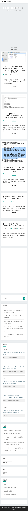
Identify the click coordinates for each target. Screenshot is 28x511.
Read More (14, 86)
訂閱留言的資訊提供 (9, 491)
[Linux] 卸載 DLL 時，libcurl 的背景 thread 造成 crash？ (14, 225)
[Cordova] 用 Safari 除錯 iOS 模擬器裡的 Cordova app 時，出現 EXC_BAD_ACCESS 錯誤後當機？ (14, 69)
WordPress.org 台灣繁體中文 (10, 494)
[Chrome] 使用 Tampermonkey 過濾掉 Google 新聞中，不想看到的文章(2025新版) (13, 329)
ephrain (15, 74)
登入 (5, 484)
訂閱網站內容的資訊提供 (10, 487)
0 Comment (22, 74)
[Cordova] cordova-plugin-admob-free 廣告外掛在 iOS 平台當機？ (14, 169)
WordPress (18, 507)
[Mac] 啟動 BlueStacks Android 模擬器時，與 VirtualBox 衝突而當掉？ (14, 115)
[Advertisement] (14, 31)
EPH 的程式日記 (6, 2)
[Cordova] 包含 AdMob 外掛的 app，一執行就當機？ (14, 197)
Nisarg (14, 509)
